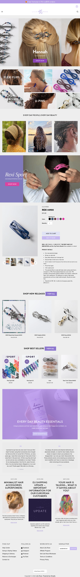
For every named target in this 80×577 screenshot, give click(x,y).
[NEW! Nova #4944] (66, 316)
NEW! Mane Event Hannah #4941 (14, 335)
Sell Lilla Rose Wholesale (48, 554)
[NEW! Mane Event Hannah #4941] (13, 316)
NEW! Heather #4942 (40, 335)
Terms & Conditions (46, 557)
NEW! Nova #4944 (66, 335)
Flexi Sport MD (10, 380)
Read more (53, 1)
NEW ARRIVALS (12, 97)
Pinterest (25, 554)
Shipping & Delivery (8, 554)
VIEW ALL (51, 294)
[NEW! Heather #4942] (40, 316)
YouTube (25, 557)
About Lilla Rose (45, 548)
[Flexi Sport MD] (10, 366)
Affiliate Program (45, 551)
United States (39, 571)
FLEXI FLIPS (12, 77)
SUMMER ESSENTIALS (52, 83)
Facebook (25, 548)
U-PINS (40, 101)
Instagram (25, 551)
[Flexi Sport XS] (30, 366)
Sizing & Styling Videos (9, 551)
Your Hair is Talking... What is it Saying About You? (66, 486)
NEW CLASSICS (68, 101)
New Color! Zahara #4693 (69, 380)
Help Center (6, 548)
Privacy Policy (44, 559)
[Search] (77, 11)
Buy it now (50, 238)
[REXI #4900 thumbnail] (7, 261)
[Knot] (50, 366)
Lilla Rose (45, 207)
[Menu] (2, 11)
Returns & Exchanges (9, 557)
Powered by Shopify (49, 576)
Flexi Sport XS (30, 380)
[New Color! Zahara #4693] (69, 366)
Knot (50, 380)
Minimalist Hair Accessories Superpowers (14, 485)
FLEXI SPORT (52, 80)
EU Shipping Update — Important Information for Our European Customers (40, 489)
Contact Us (5, 559)
